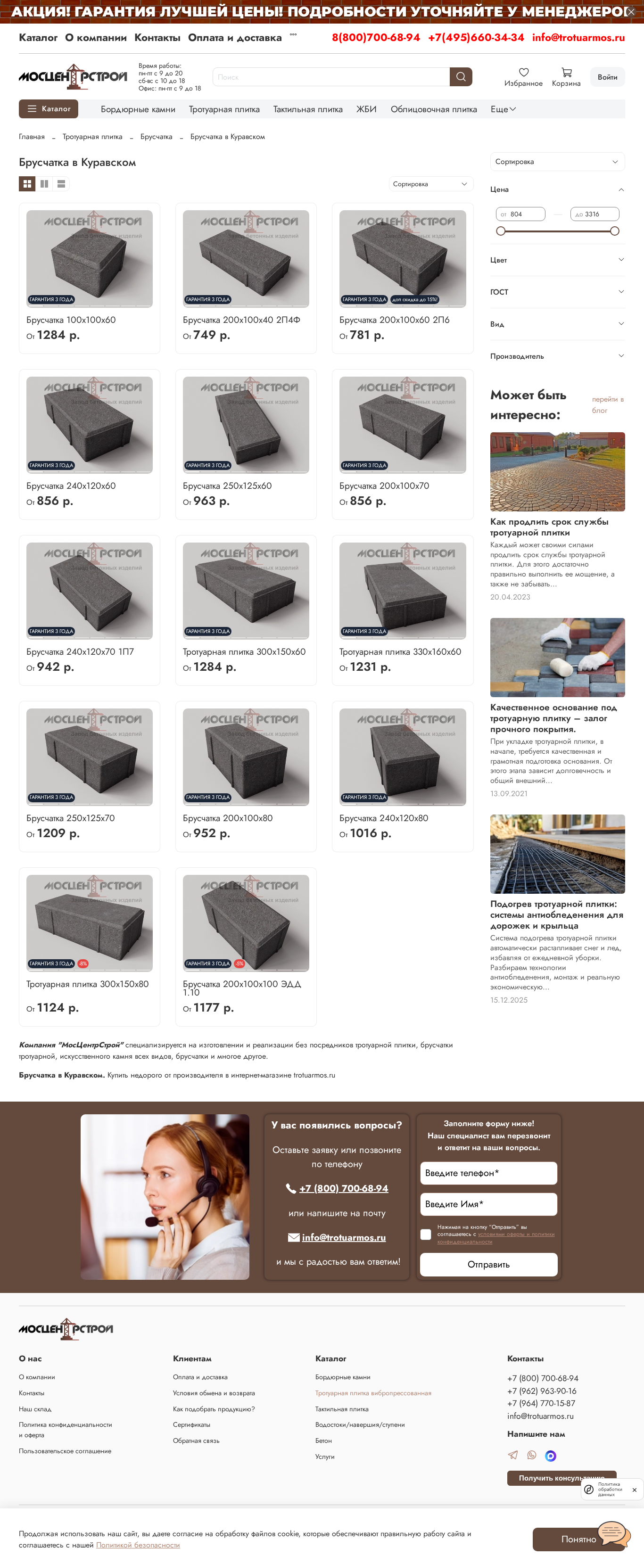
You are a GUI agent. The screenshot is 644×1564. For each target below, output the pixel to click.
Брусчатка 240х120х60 (71, 485)
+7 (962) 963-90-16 (542, 1391)
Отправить (489, 1264)
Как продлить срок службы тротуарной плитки (549, 527)
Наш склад (35, 1409)
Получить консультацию (562, 1478)
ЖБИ (366, 108)
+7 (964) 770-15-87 (541, 1403)
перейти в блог (608, 405)
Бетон (323, 1440)
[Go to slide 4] (82, 302)
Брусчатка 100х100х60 (71, 319)
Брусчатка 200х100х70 (384, 485)
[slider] (501, 231)
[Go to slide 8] (143, 302)
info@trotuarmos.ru (578, 37)
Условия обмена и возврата (214, 1393)
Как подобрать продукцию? (214, 1409)
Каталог (38, 37)
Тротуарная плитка (224, 108)
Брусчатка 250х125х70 (70, 817)
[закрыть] (634, 1489)
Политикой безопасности (138, 1544)
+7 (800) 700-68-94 (343, 1188)
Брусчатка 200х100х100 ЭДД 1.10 (242, 988)
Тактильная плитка (308, 108)
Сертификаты (191, 1424)
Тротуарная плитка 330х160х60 (400, 651)
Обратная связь (196, 1440)
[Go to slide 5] (97, 302)
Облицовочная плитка (434, 108)
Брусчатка (156, 136)
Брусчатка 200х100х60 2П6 (394, 319)
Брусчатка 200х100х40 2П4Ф (241, 319)
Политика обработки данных (610, 1489)
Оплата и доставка (235, 37)
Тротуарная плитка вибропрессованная (373, 1393)
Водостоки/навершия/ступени (360, 1424)
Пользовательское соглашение (65, 1451)
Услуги (325, 1456)
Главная (32, 136)
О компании (96, 37)
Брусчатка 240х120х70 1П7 (80, 651)
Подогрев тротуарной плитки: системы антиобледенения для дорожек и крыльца (556, 914)
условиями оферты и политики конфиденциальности (496, 1238)
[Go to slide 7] (128, 302)
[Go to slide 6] (112, 302)
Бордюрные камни (138, 108)
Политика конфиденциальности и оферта (65, 1430)
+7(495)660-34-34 (476, 37)
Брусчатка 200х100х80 (228, 817)
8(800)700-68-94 (376, 37)
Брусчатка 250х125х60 (227, 485)
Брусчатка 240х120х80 (384, 817)
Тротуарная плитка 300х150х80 (87, 983)
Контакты (157, 37)
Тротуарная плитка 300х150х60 (244, 651)
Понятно (578, 1539)
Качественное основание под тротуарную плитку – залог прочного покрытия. (553, 717)
